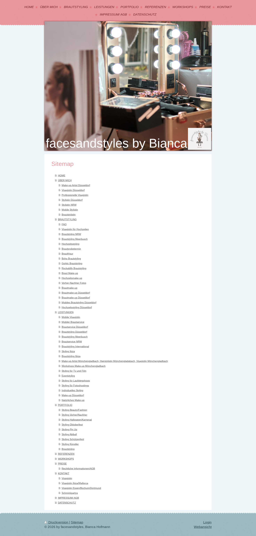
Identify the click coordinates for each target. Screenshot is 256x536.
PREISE (62, 463)
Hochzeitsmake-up (72, 278)
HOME (61, 175)
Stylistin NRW (69, 204)
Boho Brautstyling (71, 258)
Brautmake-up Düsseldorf (76, 292)
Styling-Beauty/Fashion (74, 409)
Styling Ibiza (68, 351)
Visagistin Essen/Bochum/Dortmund (81, 488)
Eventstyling (68, 375)
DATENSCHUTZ (67, 502)
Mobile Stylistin (70, 209)
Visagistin (67, 478)
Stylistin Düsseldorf (72, 199)
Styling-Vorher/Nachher (74, 414)
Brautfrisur (67, 253)
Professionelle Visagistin (75, 195)
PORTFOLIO (65, 405)
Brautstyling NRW (71, 234)
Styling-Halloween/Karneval (77, 419)
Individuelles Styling (72, 390)
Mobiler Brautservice (73, 322)
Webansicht (203, 527)
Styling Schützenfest (73, 439)
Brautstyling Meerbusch (75, 239)
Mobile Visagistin (71, 317)
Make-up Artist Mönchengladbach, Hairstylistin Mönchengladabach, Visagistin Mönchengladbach (115, 361)
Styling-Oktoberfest (72, 424)
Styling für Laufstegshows (76, 380)
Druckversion (58, 522)
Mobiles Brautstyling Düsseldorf (79, 302)
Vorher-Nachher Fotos (74, 283)
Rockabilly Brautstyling (74, 268)
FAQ (64, 224)
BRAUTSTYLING (67, 219)
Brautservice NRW (72, 341)
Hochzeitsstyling (70, 243)
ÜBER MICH (65, 180)
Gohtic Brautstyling (72, 263)
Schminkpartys (70, 493)
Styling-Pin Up (69, 429)
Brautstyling (68, 449)
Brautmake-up (69, 287)
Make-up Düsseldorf (73, 395)
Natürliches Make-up (73, 400)
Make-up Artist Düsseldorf (76, 185)
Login (207, 522)
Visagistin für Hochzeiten (75, 229)
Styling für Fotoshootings (75, 385)
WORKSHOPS (66, 458)
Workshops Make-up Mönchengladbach (84, 366)
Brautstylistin (69, 214)
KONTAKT (63, 473)
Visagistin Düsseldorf (73, 190)
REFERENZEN (66, 453)
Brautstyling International (75, 346)
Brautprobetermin (71, 248)
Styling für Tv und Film (74, 370)
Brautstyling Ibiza (71, 356)
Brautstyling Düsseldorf (74, 331)
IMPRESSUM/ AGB (68, 497)
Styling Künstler (70, 444)
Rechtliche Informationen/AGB (78, 468)
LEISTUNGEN (65, 312)
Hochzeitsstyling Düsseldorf (77, 307)
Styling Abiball (69, 434)
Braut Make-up (70, 273)
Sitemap (77, 522)
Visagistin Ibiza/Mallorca (75, 483)
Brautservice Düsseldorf (75, 326)
